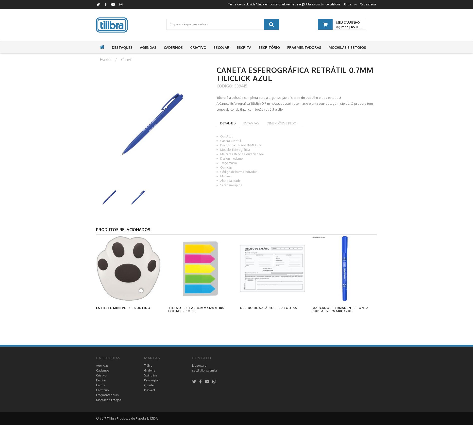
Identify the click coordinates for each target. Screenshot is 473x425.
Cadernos (102, 370)
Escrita (100, 385)
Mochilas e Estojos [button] (347, 47)
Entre (347, 4)
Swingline (150, 375)
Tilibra (148, 365)
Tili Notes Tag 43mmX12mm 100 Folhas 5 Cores (196, 309)
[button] (102, 47)
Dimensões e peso (281, 123)
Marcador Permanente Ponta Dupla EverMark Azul (340, 309)
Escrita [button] (244, 47)
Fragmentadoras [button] (304, 47)
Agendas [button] (148, 47)
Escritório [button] (269, 47)
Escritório (102, 390)
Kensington (151, 380)
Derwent (149, 390)
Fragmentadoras (107, 395)
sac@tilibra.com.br (204, 370)
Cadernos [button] (173, 47)
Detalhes (228, 123)
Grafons (149, 370)
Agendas (102, 365)
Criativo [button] (198, 47)
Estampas (251, 123)
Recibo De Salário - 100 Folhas (268, 308)
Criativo (101, 375)
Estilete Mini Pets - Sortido (123, 308)
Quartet (149, 385)
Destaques (122, 47)
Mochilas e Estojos (108, 400)
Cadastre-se (368, 4)
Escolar (101, 380)
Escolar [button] (221, 47)
